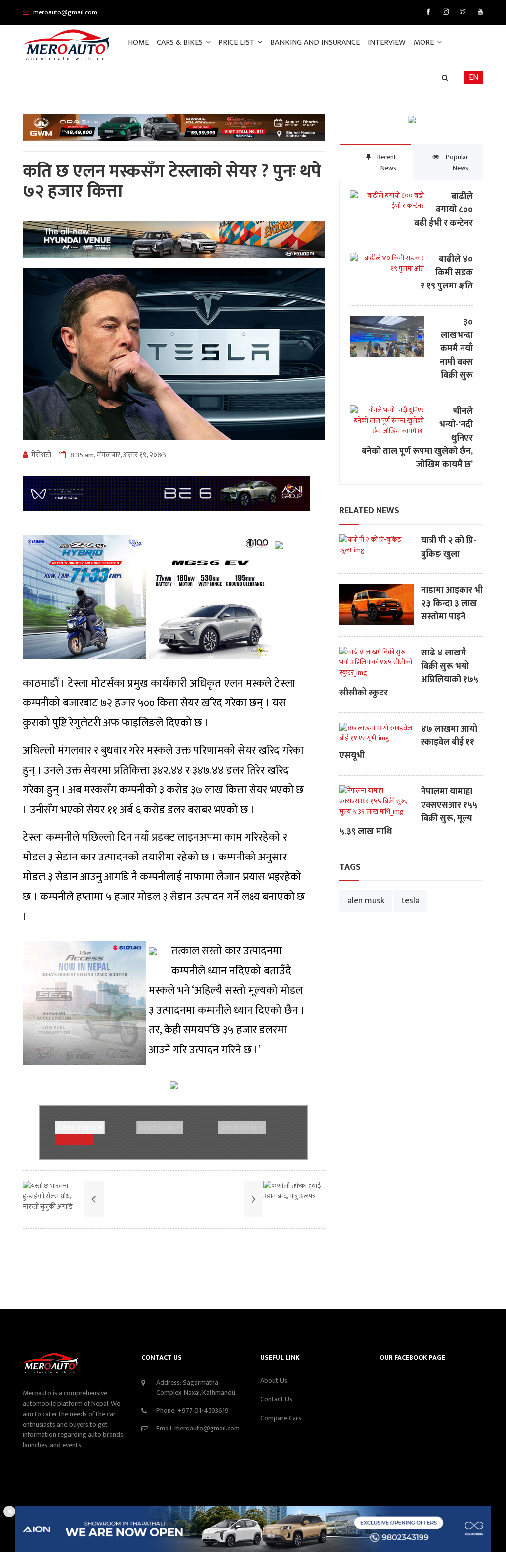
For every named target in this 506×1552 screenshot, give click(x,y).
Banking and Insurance (315, 42)
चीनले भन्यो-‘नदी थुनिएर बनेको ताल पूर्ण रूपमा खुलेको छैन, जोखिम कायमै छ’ (417, 438)
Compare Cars (280, 1418)
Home (138, 42)
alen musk (365, 901)
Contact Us (276, 1399)
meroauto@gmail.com (207, 1428)
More (425, 42)
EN (473, 77)
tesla (410, 901)
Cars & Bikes (181, 42)
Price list (237, 42)
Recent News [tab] (386, 162)
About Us (273, 1380)
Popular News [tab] (456, 162)
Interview (387, 42)
